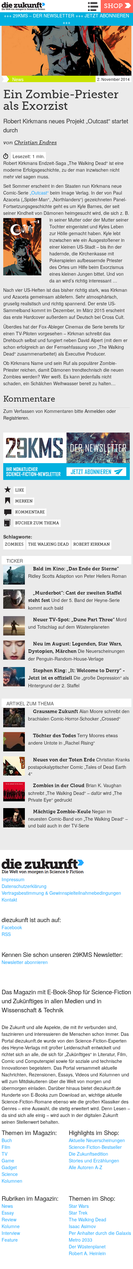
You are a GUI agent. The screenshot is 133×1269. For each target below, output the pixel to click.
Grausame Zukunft (55, 711)
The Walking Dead (48, 545)
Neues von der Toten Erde (64, 760)
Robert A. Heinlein (87, 1253)
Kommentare (30, 512)
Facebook (12, 927)
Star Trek (78, 1212)
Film (6, 1147)
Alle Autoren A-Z (85, 1167)
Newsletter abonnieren (25, 962)
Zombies (14, 545)
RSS (6, 934)
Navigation (94, 6)
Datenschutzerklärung (24, 886)
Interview (11, 1233)
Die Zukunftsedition (88, 1153)
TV (4, 1153)
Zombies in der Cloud (59, 785)
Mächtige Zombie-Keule (62, 811)
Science (10, 1174)
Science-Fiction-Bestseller (95, 1147)
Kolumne (11, 1226)
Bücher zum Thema (37, 523)
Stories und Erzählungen (94, 1160)
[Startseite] (22, 7)
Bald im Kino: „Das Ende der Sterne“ (76, 569)
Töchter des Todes (54, 735)
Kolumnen (12, 1181)
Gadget (9, 1167)
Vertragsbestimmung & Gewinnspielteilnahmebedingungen (61, 893)
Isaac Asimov (82, 1226)
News (7, 1206)
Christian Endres (35, 143)
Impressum (13, 879)
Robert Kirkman (91, 545)
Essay (8, 1212)
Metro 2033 (80, 1239)
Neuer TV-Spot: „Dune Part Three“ (74, 619)
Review (9, 1219)
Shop (113, 6)
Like (19, 490)
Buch (7, 1140)
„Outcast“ (39, 192)
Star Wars (79, 1206)
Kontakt (9, 899)
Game (8, 1160)
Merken (24, 501)
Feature (10, 1239)
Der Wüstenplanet (87, 1246)
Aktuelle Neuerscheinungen (97, 1140)
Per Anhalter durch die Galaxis (100, 1233)
